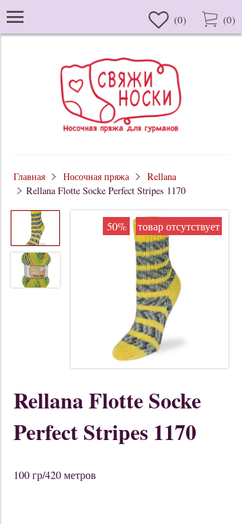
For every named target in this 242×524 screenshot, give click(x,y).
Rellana (161, 176)
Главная (29, 176)
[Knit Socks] (121, 135)
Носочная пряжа (96, 176)
